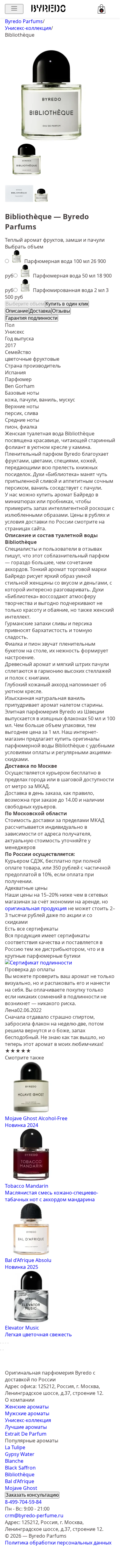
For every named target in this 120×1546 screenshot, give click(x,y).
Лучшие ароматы (26, 1427)
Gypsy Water (19, 1454)
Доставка (40, 311)
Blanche (14, 1461)
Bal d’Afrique (19, 1481)
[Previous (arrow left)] (0, 1350)
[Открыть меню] (14, 9)
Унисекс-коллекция (28, 1420)
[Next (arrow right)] (3, 1350)
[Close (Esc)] (0, 1343)
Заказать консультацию (32, 1495)
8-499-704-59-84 (23, 1502)
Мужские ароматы (27, 1413)
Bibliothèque (19, 1474)
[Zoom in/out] (8, 1343)
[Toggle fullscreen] (5, 1343)
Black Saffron (20, 1467)
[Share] (3, 1343)
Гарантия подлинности (32, 318)
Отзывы (61, 311)
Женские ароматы (27, 1406)
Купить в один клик (67, 303)
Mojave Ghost (21, 1488)
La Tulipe (15, 1447)
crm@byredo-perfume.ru (34, 1515)
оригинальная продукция (36, 908)
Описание (17, 311)
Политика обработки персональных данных (58, 1542)
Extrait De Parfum (25, 1433)
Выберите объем (25, 303)
